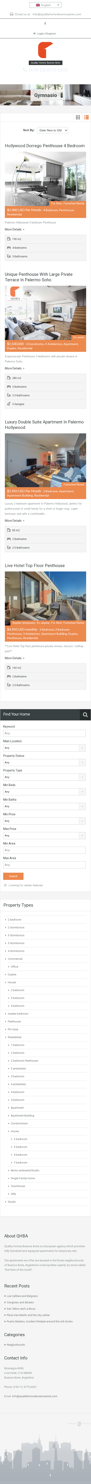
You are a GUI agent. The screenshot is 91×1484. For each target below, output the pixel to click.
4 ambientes (18, 1084)
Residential (14, 1037)
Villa (13, 1194)
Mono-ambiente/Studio (25, 1170)
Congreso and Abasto (20, 1302)
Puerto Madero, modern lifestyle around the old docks (40, 1321)
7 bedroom (20, 1162)
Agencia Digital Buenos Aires (79, 1424)
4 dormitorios (16, 951)
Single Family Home (23, 1178)
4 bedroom (17, 1005)
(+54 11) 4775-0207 (48, 70)
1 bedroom (17, 1045)
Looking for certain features (25, 885)
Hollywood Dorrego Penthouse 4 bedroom (45, 145)
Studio (12, 1201)
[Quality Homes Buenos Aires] (45, 51)
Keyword (9, 726)
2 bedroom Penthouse (24, 1060)
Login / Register (46, 33)
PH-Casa (13, 1029)
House (12, 982)
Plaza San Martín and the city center (28, 1315)
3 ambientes (18, 1068)
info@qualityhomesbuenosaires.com (57, 14)
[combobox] (44, 748)
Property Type (12, 770)
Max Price (9, 829)
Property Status (13, 755)
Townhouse (18, 1186)
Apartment (17, 1107)
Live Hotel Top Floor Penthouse (35, 565)
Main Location (12, 741)
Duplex (12, 974)
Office (14, 966)
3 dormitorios (16, 935)
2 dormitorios (16, 927)
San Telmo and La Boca (21, 1308)
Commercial (15, 958)
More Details (13, 229)
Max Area (9, 858)
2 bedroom (14, 919)
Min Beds (9, 785)
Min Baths (10, 799)
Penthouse (14, 1021)
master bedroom (18, 1013)
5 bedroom (17, 1099)
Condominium (19, 1123)
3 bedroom (17, 998)
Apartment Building (22, 1115)
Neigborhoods (16, 1344)
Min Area (9, 843)
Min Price (9, 814)
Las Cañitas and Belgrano (22, 1296)
